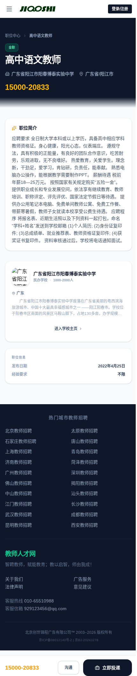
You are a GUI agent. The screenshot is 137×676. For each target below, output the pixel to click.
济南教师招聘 (18, 462)
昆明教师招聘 (18, 525)
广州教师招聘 (18, 472)
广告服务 (82, 579)
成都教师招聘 (84, 514)
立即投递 (111, 667)
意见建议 (82, 586)
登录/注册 (120, 9)
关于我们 (14, 579)
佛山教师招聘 (18, 483)
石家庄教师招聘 (20, 441)
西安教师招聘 (84, 525)
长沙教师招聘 (84, 504)
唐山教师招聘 (84, 441)
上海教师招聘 (18, 451)
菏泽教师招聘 (84, 462)
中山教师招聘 (18, 493)
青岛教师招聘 (84, 451)
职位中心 (12, 36)
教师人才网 (20, 553)
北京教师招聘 (18, 430)
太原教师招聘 (84, 430)
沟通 (68, 667)
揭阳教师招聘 (84, 483)
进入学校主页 (65, 328)
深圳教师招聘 (84, 472)
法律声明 (14, 586)
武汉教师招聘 (18, 514)
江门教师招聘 (18, 504)
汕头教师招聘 (84, 493)
